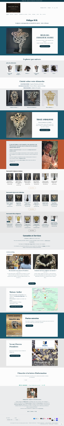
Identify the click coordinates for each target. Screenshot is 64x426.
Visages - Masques (18, 74)
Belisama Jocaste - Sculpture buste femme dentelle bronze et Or (18, 225)
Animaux (27, 73)
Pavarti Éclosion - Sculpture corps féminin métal (18, 203)
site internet (41, 408)
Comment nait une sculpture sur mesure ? (45, 270)
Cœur (45, 73)
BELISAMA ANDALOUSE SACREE (45, 36)
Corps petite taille (36, 74)
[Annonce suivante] (57, 1)
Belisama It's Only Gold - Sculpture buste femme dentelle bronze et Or (27, 225)
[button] (53, 8)
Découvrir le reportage (15, 355)
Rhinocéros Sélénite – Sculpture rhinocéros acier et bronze (27, 182)
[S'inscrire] (39, 380)
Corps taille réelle (9, 74)
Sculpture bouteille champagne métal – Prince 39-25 (54, 182)
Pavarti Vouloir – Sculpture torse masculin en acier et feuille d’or (36, 203)
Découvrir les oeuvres (45, 46)
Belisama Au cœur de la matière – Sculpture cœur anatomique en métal (9, 203)
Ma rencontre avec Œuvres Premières (18, 270)
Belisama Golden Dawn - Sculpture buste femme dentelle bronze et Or (36, 225)
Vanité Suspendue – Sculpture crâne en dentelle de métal (36, 182)
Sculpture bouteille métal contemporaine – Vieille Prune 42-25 (45, 182)
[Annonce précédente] (7, 1)
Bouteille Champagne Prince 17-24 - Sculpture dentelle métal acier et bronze (27, 203)
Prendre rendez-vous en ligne (16, 306)
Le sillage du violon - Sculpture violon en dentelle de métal (45, 203)
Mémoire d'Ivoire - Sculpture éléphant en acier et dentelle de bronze (18, 182)
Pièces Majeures (49, 107)
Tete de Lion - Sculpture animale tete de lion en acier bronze (45, 225)
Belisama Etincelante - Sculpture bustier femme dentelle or (9, 225)
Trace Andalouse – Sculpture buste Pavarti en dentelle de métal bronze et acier (54, 203)
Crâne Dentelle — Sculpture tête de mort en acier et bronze (9, 182)
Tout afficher (32, 187)
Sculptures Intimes (13, 107)
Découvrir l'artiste (14, 164)
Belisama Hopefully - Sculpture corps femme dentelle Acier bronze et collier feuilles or (54, 223)
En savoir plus (29, 325)
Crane (54, 73)
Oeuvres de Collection (31, 107)
